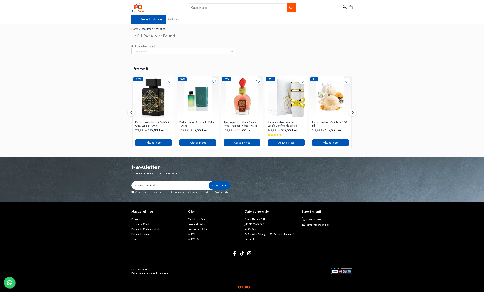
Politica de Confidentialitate (217, 192)
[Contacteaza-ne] (345, 7)
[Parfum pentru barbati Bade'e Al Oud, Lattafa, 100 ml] (154, 97)
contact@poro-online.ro (318, 225)
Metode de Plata (197, 219)
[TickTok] (242, 253)
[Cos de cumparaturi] (351, 7)
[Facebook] (234, 253)
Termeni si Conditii (141, 224)
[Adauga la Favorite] (169, 81)
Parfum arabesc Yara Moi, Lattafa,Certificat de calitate (282, 124)
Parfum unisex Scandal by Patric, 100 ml (197, 124)
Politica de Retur (196, 224)
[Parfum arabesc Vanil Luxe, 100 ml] (330, 97)
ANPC (191, 234)
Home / (136, 29)
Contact (135, 239)
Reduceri (173, 19)
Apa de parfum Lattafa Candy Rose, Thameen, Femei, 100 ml (241, 124)
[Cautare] (291, 7)
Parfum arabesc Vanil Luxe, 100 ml (329, 124)
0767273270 (313, 219)
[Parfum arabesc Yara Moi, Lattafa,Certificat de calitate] (286, 97)
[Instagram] (249, 253)
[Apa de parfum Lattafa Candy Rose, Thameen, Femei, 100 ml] (242, 97)
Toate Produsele (151, 19)
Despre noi (137, 219)
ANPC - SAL (194, 239)
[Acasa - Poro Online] (150, 7)
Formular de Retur (197, 229)
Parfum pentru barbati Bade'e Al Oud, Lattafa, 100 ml (152, 124)
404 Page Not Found (153, 29)
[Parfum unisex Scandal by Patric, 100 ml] (198, 97)
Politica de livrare (140, 234)
